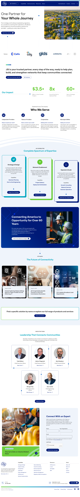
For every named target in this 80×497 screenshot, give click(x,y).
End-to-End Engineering (13, 182)
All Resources (52, 464)
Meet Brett (59, 365)
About (43, 3)
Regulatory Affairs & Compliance (40, 474)
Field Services (21, 474)
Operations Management (38, 472)
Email (55, 434)
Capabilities (23, 3)
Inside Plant (20, 470)
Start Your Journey (7, 33)
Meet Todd (19, 365)
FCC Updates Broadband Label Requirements (65, 293)
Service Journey (31, 3)
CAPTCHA (48, 442)
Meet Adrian (39, 365)
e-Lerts (51, 466)
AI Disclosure (69, 489)
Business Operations (66, 189)
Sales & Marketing (37, 464)
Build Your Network (40, 195)
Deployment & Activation (40, 185)
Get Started (13, 3)
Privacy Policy (63, 489)
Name (47, 428)
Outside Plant (20, 468)
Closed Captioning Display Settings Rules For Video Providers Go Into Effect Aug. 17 (14, 292)
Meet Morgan (29, 392)
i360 (51, 470)
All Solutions (27, 77)
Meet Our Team (40, 401)
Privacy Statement (57, 439)
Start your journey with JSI (13, 77)
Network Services (66, 187)
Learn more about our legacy (20, 238)
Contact (73, 3)
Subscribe (73, 482)
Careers (68, 3)
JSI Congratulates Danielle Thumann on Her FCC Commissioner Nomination (38, 292)
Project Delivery (40, 182)
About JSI (68, 464)
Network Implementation (23, 476)
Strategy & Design (21, 464)
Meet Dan (49, 392)
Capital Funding (21, 466)
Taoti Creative (11, 489)
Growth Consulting (66, 185)
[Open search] (77, 3)
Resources (38, 3)
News (67, 468)
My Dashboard (62, 3)
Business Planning (14, 180)
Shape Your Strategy (14, 192)
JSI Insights (52, 468)
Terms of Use (56, 489)
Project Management (22, 472)
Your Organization (63, 428)
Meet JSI (68, 466)
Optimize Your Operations (66, 197)
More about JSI (4, 473)
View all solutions (40, 315)
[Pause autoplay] (75, 54)
